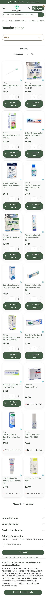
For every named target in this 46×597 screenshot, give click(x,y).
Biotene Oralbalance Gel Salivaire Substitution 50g (34, 135)
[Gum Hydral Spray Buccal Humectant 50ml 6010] (12, 420)
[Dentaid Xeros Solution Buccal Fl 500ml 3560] (12, 323)
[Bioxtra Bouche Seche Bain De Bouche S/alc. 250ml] (34, 171)
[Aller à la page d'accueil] (16, 8)
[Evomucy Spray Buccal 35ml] (34, 466)
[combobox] (20, 14)
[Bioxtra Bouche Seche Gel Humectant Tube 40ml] (34, 223)
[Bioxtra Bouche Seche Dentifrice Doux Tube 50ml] (34, 273)
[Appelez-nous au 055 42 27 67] (29, 8)
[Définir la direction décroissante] (32, 54)
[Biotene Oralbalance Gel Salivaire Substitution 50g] (34, 121)
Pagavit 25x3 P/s (31, 387)
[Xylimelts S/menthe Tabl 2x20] (12, 223)
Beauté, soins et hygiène (17, 21)
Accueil (4, 21)
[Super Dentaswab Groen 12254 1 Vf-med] (12, 71)
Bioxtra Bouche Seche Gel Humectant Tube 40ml (33, 237)
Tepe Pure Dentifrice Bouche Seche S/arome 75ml (11, 480)
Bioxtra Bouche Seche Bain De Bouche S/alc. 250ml (33, 187)
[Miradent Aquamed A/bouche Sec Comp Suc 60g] (12, 171)
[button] (23, 38)
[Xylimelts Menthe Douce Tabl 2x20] (34, 71)
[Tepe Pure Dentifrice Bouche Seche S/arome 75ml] (12, 466)
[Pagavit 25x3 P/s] (34, 372)
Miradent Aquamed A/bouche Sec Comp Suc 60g (12, 185)
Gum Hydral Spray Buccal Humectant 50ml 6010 (11, 437)
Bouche (31, 21)
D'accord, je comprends (23, 592)
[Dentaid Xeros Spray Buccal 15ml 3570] (34, 420)
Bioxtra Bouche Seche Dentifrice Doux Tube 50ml (33, 287)
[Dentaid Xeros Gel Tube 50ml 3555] (12, 121)
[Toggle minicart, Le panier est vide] (34, 8)
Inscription (23, 552)
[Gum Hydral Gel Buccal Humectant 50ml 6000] (34, 323)
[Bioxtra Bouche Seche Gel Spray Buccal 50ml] (12, 273)
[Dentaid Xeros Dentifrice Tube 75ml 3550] (12, 372)
